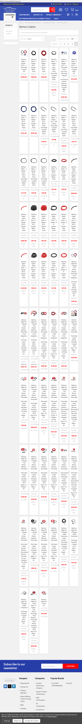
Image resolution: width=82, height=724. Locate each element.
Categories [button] (10, 15)
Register (75, 4)
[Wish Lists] (67, 9)
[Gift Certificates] (61, 9)
